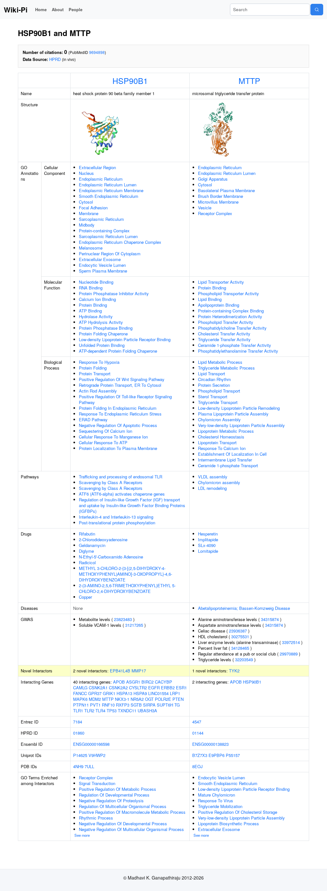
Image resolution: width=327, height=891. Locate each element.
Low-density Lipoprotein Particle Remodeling (239, 408)
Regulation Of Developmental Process (114, 795)
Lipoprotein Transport (217, 442)
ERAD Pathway (93, 419)
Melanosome (91, 248)
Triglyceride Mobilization (220, 806)
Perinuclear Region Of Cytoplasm (110, 254)
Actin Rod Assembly (98, 391)
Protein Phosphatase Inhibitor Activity (114, 293)
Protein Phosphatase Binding (106, 328)
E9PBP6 (216, 755)
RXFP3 (122, 705)
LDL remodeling (212, 488)
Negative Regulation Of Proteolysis (111, 800)
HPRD (55, 59)
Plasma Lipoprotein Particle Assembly (233, 414)
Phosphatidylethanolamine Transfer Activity (238, 351)
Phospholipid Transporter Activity (228, 293)
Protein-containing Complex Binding (231, 311)
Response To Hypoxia (99, 362)
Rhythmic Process (96, 818)
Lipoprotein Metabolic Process (226, 431)
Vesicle (204, 208)
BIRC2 (147, 682)
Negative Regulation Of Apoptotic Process (118, 425)
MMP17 (139, 671)
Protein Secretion (214, 385)
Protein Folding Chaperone (103, 334)
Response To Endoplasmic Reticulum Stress (120, 414)
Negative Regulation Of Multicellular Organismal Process (131, 829)
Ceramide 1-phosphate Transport (228, 465)
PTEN (178, 699)
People (75, 9)
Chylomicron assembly (219, 482)
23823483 (123, 619)
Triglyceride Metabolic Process (226, 368)
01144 (197, 733)
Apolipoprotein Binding (218, 305)
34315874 (270, 619)
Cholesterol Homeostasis (221, 437)
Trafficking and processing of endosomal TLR (120, 477)
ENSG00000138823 (210, 744)
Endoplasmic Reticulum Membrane (111, 190)
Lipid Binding (210, 299)
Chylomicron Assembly (219, 419)
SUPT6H (165, 705)
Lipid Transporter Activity (221, 282)
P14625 (80, 755)
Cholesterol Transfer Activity (224, 334)
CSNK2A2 (118, 688)
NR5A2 (137, 699)
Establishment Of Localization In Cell (232, 454)
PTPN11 (81, 705)
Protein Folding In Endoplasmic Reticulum (117, 408)
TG (177, 705)
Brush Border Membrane (220, 196)
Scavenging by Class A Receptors (110, 482)
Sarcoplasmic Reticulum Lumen (108, 236)
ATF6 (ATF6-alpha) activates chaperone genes (122, 494)
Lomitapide (208, 551)
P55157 (233, 755)
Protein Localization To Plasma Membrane (118, 448)
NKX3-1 (122, 699)
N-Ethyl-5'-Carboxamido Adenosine (111, 557)
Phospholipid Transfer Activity (225, 322)
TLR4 (100, 711)
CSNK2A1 (98, 688)
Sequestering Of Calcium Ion (105, 431)
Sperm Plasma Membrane (103, 271)
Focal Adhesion (93, 208)
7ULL (89, 766)
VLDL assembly (212, 477)
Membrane (88, 213)
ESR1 (181, 688)
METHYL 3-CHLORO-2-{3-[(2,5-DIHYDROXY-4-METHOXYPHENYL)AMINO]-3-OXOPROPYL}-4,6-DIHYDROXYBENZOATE (125, 574)
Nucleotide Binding (96, 282)
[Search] (316, 9)
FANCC (80, 693)
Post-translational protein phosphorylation (117, 523)
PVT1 (95, 705)
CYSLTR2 (138, 688)
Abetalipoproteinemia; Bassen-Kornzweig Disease (244, 608)
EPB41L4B (120, 671)
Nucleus (86, 173)
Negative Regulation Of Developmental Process (123, 823)
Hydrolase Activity (96, 316)
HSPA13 (124, 693)
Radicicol (87, 562)
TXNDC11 (127, 711)
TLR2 (89, 711)
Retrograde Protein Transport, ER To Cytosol (120, 385)
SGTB (136, 705)
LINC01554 (158, 693)
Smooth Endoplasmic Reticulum (108, 196)
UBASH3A (147, 711)
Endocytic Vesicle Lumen (102, 265)
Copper (85, 597)
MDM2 (95, 699)
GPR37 (95, 693)
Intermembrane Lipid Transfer (225, 460)
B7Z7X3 (199, 755)
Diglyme (86, 551)
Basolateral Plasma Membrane (226, 190)
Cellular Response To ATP (103, 442)
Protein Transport (94, 374)
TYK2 (234, 671)
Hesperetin (208, 534)
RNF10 (108, 705)
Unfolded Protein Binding (102, 345)
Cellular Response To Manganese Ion (113, 437)
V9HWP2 (96, 755)
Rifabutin (87, 534)
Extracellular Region (97, 167)
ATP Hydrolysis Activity (101, 322)
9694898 (97, 52)
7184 (77, 722)
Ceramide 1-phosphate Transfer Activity (234, 345)
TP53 (112, 711)
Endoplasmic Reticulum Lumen (107, 185)
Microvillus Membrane (218, 202)
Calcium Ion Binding (97, 299)
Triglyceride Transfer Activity (224, 339)
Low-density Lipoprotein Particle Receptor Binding (125, 339)
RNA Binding (91, 288)
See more (82, 835)
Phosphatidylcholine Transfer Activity (232, 328)
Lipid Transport (211, 374)
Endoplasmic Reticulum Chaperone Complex (120, 242)
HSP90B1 (130, 80)
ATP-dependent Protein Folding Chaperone (118, 351)
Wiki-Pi (15, 9)
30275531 (240, 636)
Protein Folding (93, 368)
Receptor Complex (215, 213)
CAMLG (80, 688)
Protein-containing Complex (104, 231)
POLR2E (163, 699)
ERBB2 (168, 688)
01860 (78, 733)
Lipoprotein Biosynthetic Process (228, 823)
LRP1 (175, 693)
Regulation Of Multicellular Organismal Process (122, 806)
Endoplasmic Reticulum (101, 179)
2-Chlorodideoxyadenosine (103, 539)
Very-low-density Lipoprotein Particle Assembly (241, 425)
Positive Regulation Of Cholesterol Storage (237, 812)
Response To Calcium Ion (222, 448)
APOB (119, 682)
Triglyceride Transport (218, 402)
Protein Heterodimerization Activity (230, 316)
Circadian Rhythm (214, 379)
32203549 (244, 659)
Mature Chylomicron (216, 795)
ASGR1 (133, 682)
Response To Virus (215, 800)
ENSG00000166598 (91, 744)
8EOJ (197, 766)
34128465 (240, 648)
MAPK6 (80, 699)
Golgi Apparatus (213, 179)
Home (41, 9)
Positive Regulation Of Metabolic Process (117, 789)
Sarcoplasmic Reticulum (101, 219)
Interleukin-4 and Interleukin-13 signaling (116, 517)
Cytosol (86, 202)
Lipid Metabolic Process (220, 362)
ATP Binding (90, 311)
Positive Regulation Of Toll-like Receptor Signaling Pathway (125, 399)
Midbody (87, 225)
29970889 (289, 654)
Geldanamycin (92, 545)
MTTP (249, 80)
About (58, 9)
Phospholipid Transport (219, 391)
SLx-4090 (207, 545)
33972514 (291, 642)
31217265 (134, 625)
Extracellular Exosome (100, 259)
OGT (149, 699)
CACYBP (163, 682)
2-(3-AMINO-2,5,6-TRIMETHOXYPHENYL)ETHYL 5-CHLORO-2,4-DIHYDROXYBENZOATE (127, 588)
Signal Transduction (97, 783)
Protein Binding (93, 305)
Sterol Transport (212, 396)
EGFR (154, 688)
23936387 (238, 631)
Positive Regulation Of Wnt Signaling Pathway (121, 379)
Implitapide (208, 539)
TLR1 (78, 711)
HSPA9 (140, 693)
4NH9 (78, 766)
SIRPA (149, 705)
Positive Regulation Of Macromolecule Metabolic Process (132, 812)
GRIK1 (109, 693)
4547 (196, 722)
